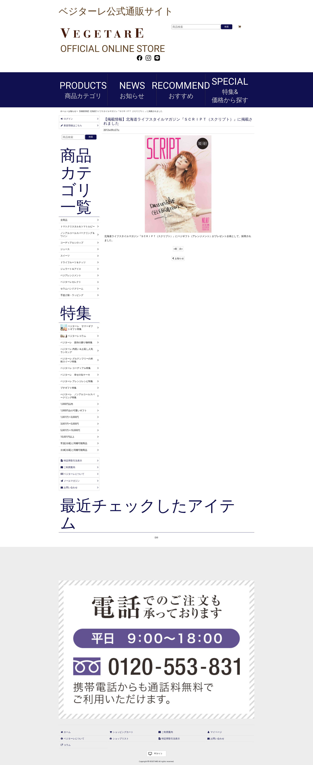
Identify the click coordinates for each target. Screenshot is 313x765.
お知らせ (179, 258)
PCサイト (158, 753)
